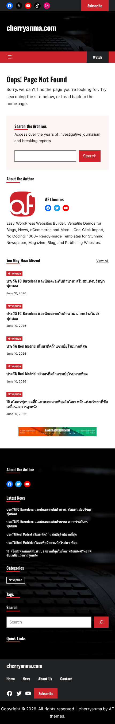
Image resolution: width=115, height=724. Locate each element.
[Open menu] (9, 57)
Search (90, 155)
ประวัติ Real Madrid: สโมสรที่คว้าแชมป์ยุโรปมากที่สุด (47, 373)
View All (102, 261)
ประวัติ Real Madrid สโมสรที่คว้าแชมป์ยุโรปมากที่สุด (46, 346)
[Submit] (101, 622)
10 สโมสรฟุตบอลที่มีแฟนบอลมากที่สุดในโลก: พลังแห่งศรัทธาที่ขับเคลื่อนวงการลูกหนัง (57, 404)
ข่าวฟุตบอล (14, 273)
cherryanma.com (31, 27)
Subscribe (46, 693)
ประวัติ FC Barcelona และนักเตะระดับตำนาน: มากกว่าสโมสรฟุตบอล (52, 316)
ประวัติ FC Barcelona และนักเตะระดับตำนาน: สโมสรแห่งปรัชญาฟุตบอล (55, 283)
